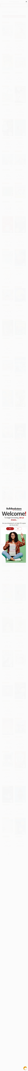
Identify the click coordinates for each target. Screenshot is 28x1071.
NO (18, 528)
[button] (25, 1068)
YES (10, 528)
